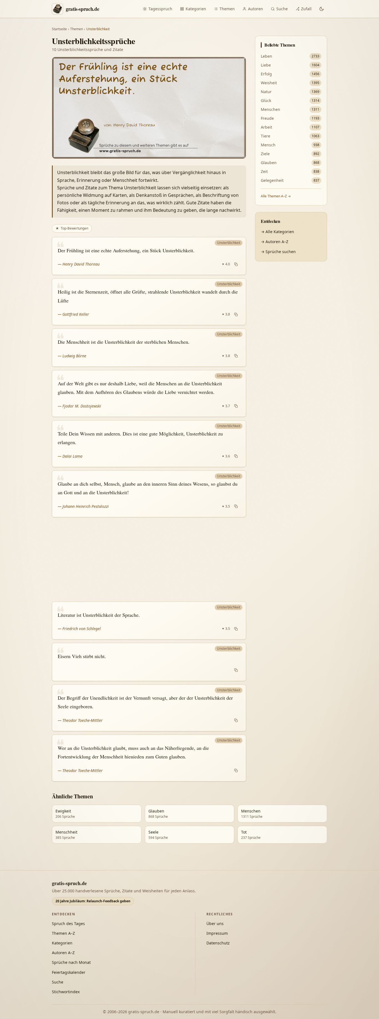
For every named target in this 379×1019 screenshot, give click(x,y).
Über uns (215, 923)
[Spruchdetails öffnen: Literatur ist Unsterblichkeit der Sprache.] (149, 621)
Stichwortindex (66, 991)
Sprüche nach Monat (71, 962)
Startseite (59, 29)
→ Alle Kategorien (277, 231)
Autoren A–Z (63, 952)
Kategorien (196, 8)
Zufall (306, 8)
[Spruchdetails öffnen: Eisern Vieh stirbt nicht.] (149, 662)
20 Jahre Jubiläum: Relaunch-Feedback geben (92, 901)
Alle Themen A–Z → (276, 196)
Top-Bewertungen (71, 228)
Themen (227, 8)
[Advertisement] (149, 559)
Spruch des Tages (68, 923)
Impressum (217, 933)
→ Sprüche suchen (278, 251)
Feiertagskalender (68, 972)
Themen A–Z (63, 933)
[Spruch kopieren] (236, 264)
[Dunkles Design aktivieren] (321, 8)
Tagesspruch (160, 8)
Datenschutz (218, 943)
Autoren (255, 8)
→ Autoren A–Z (274, 241)
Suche (282, 8)
